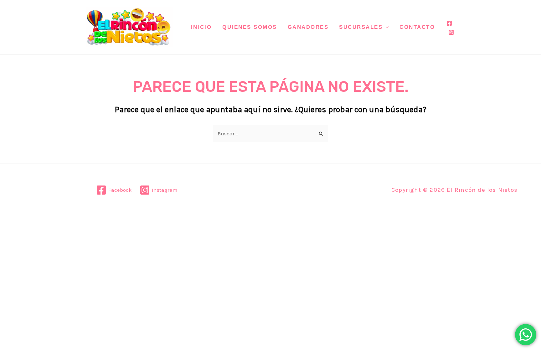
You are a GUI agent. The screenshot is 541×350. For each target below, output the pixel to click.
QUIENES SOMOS (249, 27)
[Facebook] (449, 23)
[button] (386, 27)
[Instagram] (451, 32)
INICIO (201, 27)
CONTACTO (417, 27)
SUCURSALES (361, 27)
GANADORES (308, 27)
